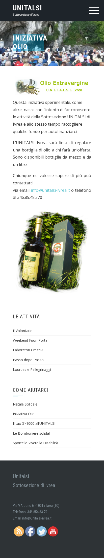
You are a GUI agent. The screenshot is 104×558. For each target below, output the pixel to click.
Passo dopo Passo (28, 359)
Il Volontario (23, 330)
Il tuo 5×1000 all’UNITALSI (34, 423)
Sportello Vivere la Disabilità (35, 442)
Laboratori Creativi (28, 350)
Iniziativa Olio (24, 413)
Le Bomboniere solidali (31, 433)
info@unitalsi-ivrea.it (50, 190)
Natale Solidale (25, 404)
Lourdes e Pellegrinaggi (32, 369)
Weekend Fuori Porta (30, 340)
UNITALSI (27, 8)
